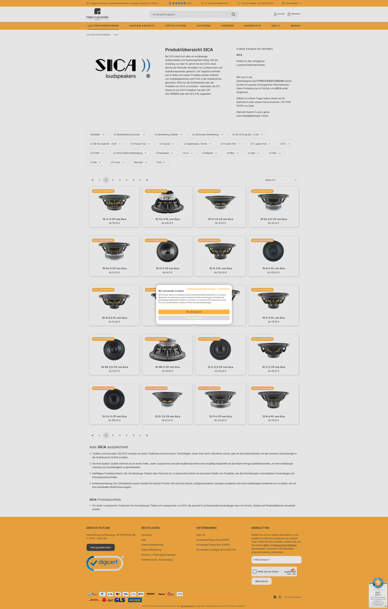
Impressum (224, 288)
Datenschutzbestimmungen (201, 288)
